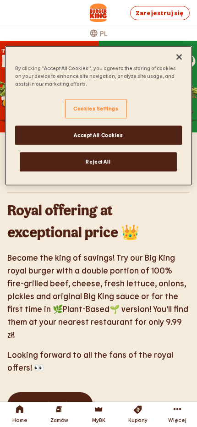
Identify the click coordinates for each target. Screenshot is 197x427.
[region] (98, 116)
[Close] (179, 57)
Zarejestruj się (160, 13)
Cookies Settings (95, 108)
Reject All (98, 161)
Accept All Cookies (98, 135)
